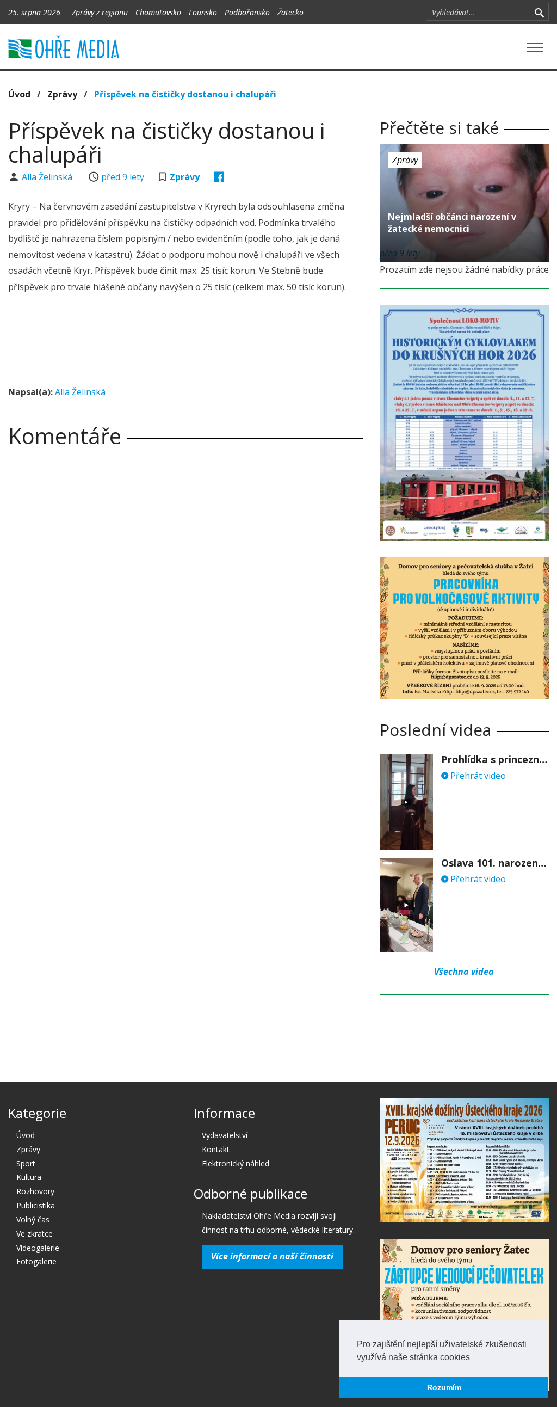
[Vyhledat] (539, 12)
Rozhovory (35, 1191)
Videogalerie (37, 1248)
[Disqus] (185, 608)
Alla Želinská (48, 177)
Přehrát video (477, 776)
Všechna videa (464, 972)
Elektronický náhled (235, 1163)
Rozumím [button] (444, 1387)
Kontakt (216, 1149)
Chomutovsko (158, 12)
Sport (25, 1163)
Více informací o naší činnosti (272, 1256)
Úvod (19, 94)
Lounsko (203, 12)
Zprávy (62, 94)
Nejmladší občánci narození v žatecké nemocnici (452, 223)
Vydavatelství (224, 1135)
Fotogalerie (36, 1261)
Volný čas (32, 1219)
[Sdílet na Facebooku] (218, 177)
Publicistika (35, 1205)
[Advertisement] (206, 341)
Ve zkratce (34, 1233)
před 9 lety (122, 177)
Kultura (28, 1177)
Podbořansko (247, 12)
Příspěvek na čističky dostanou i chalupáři (185, 94)
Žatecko (290, 12)
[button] (473, 1358)
